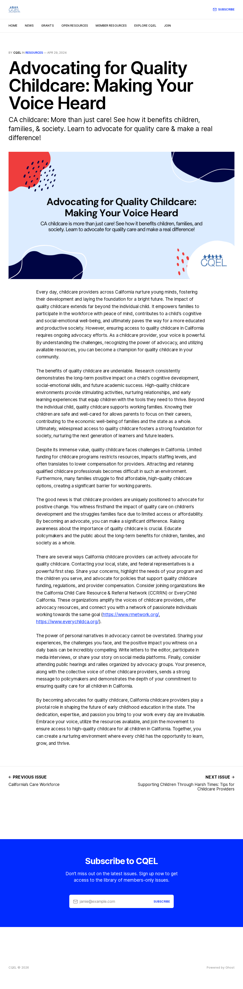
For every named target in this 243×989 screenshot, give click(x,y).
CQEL (17, 52)
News (29, 25)
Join (167, 25)
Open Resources (74, 25)
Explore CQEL (145, 25)
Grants (47, 25)
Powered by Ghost (220, 967)
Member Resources (111, 25)
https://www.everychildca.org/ (67, 621)
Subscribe (226, 9)
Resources (34, 52)
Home (13, 25)
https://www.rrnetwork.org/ (131, 614)
